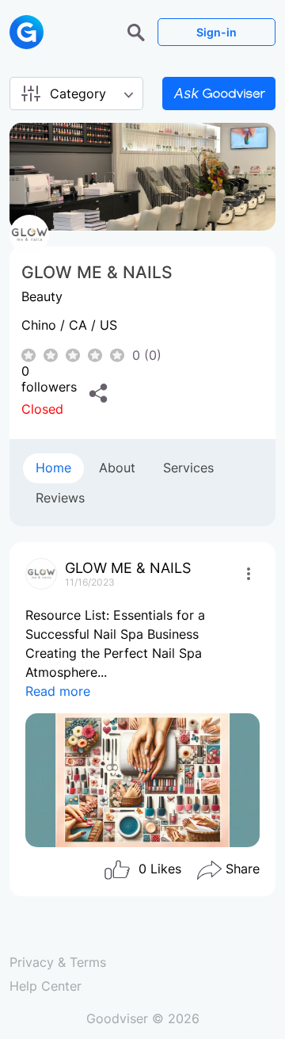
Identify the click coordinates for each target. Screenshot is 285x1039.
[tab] (53, 468)
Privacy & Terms (58, 962)
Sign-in (216, 32)
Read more (57, 691)
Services (188, 468)
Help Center (46, 986)
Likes (160, 869)
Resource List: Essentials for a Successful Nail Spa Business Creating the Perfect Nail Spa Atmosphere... (115, 653)
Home (53, 468)
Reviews (60, 498)
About (117, 468)
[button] (138, 31)
